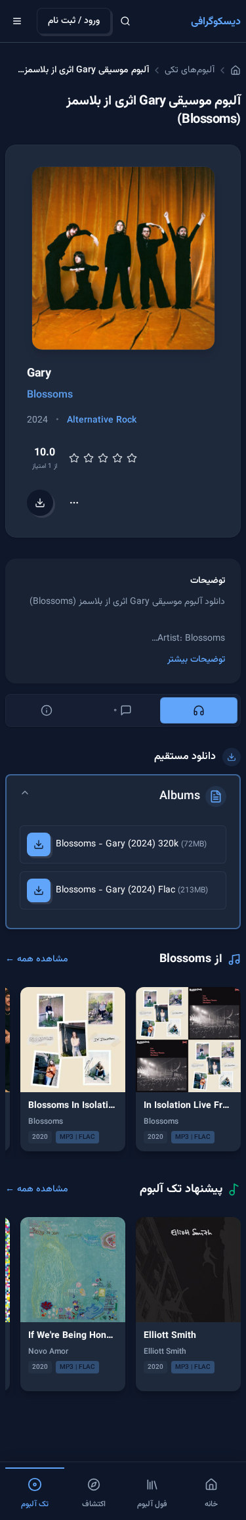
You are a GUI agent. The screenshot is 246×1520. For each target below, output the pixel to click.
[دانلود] (39, 844)
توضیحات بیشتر (196, 659)
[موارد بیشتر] (74, 503)
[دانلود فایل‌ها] (40, 503)
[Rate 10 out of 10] (131, 458)
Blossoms (50, 395)
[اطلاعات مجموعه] (47, 710)
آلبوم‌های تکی (190, 70)
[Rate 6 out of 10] (103, 458)
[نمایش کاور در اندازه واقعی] (123, 258)
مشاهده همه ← (36, 959)
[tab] (198, 710)
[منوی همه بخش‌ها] (17, 21)
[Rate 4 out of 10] (88, 458)
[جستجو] (125, 21)
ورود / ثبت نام (74, 21)
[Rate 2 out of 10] (74, 458)
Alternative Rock (101, 420)
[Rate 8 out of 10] (117, 458)
